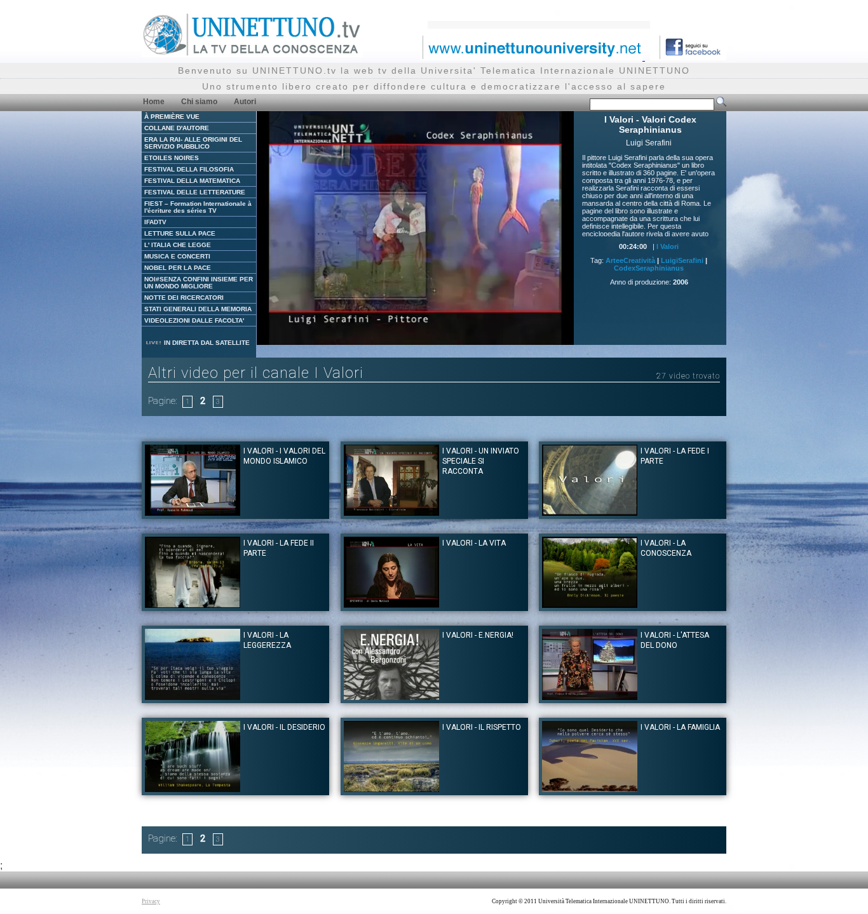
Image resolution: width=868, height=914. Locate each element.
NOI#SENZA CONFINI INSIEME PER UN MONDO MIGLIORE (198, 283)
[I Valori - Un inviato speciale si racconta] (391, 512)
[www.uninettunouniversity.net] (532, 56)
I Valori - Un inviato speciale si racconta (480, 461)
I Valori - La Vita (474, 543)
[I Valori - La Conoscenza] (589, 604)
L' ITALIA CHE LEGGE (177, 244)
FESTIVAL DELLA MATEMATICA (192, 180)
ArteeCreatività (630, 260)
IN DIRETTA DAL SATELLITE (206, 342)
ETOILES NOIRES (171, 157)
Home (154, 101)
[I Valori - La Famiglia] (589, 788)
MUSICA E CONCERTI (177, 256)
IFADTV (155, 221)
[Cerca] (721, 104)
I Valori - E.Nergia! (477, 635)
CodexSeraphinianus (649, 268)
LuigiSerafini (682, 260)
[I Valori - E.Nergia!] (391, 696)
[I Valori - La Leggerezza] (192, 696)
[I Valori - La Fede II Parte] (192, 604)
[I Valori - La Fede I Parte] (589, 512)
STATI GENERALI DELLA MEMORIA (198, 309)
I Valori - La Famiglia (680, 727)
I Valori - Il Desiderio (284, 727)
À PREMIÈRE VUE (172, 116)
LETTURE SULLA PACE (179, 233)
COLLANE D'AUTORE (176, 127)
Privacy (151, 901)
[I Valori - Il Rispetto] (391, 788)
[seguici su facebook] (688, 56)
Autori (245, 101)
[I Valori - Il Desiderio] (192, 788)
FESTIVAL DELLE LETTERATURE (194, 192)
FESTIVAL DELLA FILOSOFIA (189, 169)
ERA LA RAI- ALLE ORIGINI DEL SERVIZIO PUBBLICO (193, 143)
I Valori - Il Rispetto (481, 727)
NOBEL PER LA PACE (177, 267)
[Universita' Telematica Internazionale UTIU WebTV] (252, 53)
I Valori (667, 246)
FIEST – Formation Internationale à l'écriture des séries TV (198, 207)
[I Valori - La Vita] (391, 604)
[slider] (399, 336)
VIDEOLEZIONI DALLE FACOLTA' (194, 320)
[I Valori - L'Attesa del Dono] (589, 696)
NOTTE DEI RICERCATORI (184, 297)
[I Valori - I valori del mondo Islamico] (192, 512)
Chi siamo (199, 101)
